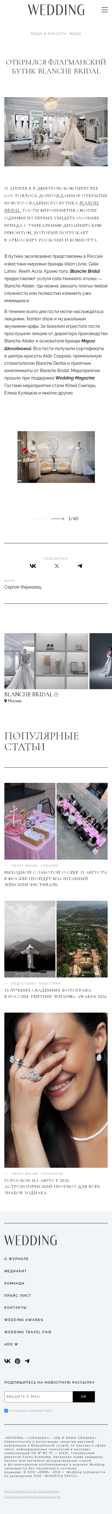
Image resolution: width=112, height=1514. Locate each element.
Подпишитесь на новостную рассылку (49, 1382)
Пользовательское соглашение (32, 1491)
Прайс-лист (17, 1296)
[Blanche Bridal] (56, 697)
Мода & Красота (49, 34)
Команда (14, 1283)
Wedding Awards (23, 1320)
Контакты (15, 1308)
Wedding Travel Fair (28, 1332)
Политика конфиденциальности (32, 1496)
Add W (11, 1344)
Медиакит (15, 1271)
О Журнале (16, 1259)
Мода (76, 34)
